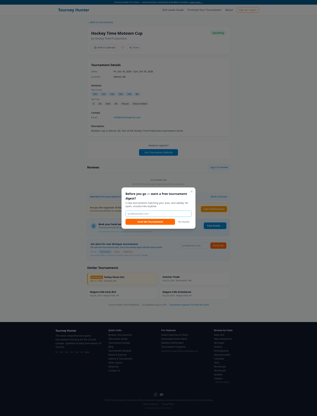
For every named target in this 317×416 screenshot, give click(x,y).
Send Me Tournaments (150, 221)
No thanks (184, 221)
